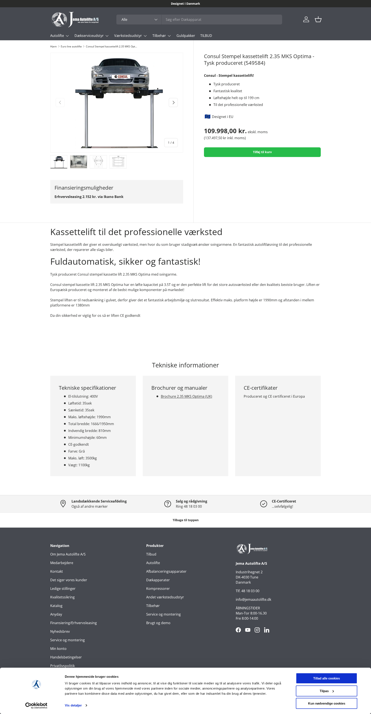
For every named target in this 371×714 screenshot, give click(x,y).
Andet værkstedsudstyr (165, 597)
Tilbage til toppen (186, 520)
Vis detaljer (73, 705)
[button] (318, 19)
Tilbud (151, 554)
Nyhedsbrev (60, 631)
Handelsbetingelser (66, 657)
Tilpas (324, 691)
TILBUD (206, 35)
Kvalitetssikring (62, 597)
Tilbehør (159, 35)
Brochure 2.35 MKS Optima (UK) (186, 396)
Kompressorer (158, 588)
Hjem (53, 46)
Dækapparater (158, 580)
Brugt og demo (158, 622)
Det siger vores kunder (68, 580)
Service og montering (67, 640)
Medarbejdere (61, 562)
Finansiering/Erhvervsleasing (73, 622)
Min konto (58, 648)
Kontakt (56, 571)
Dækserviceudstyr (89, 35)
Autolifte (57, 35)
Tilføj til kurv (262, 152)
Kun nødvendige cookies (326, 703)
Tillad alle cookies (326, 678)
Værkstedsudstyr (128, 35)
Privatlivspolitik (62, 665)
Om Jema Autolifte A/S (68, 554)
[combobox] (199, 19)
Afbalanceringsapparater (166, 571)
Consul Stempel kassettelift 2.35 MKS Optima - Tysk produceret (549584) (111, 46)
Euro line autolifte (71, 46)
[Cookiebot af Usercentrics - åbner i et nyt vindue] (36, 705)
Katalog (56, 605)
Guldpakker (185, 35)
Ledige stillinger (63, 588)
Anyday (56, 614)
